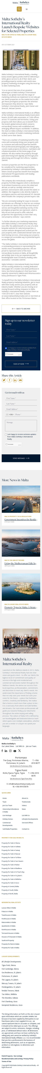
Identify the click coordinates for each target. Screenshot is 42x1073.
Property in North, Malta (10, 894)
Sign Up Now (18, 364)
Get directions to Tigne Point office (21, 779)
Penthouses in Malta (9, 919)
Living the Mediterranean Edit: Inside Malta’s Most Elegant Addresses (21, 563)
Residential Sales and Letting (12, 1059)
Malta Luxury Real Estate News (16, 604)
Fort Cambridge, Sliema (10, 969)
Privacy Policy (28, 1059)
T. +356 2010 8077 (35, 761)
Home (5, 798)
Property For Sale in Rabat (10, 865)
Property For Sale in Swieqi (11, 850)
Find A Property (7, 1056)
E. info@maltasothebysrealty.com (20, 784)
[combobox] (10, 414)
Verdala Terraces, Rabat (10, 991)
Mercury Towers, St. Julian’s (12, 983)
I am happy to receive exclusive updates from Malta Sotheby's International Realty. (21, 349)
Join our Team (31, 746)
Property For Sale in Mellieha (11, 879)
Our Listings (18, 1056)
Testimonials (26, 802)
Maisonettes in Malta (9, 922)
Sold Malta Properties (10, 829)
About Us (25, 798)
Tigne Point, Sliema (9, 965)
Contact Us (25, 829)
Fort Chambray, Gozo (9, 1001)
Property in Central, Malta (10, 886)
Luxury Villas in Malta (9, 908)
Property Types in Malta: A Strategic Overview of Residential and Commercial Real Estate (21, 607)
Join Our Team (7, 805)
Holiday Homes (8, 819)
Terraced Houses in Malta (10, 933)
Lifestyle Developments (30, 819)
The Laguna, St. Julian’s (10, 980)
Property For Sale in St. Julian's (12, 876)
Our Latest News (8, 746)
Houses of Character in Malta (12, 937)
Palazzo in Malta (7, 911)
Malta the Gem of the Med (14, 560)
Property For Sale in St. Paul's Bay (13, 872)
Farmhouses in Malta (9, 930)
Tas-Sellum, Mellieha (9, 994)
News (24, 809)
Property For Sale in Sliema (11, 843)
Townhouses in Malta (9, 915)
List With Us (20, 746)
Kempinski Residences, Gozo (12, 1005)
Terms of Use (6, 1061)
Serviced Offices (27, 823)
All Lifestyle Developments (11, 962)
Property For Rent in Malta (10, 944)
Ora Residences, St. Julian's (11, 972)
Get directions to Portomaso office (21, 766)
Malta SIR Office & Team (11, 35)
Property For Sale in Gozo (10, 883)
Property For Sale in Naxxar (11, 854)
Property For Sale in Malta (10, 948)
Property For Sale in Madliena (12, 868)
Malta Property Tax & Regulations (17, 516)
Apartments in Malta (8, 926)
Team (4, 802)
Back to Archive (23, 309)
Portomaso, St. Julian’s (10, 976)
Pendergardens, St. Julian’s (11, 987)
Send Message (19, 458)
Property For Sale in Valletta (11, 847)
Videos (24, 805)
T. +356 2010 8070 (33, 774)
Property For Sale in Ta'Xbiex (11, 857)
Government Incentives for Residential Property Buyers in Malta (21, 519)
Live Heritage (7, 815)
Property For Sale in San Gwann (12, 861)
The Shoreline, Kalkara (10, 998)
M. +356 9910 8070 (20, 786)
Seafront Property (8, 940)
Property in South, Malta (10, 890)
